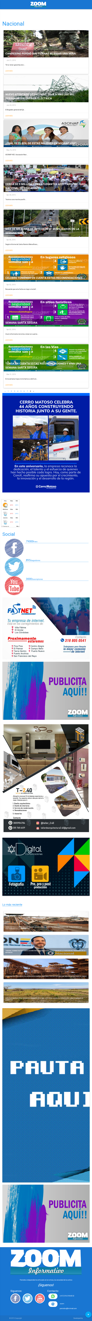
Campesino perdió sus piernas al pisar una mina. (40, 53)
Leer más (9, 71)
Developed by (78, 1318)
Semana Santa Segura (21, 322)
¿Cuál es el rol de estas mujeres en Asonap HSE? (40, 143)
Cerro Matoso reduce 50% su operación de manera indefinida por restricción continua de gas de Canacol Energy (46, 976)
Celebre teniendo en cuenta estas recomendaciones (43, 277)
